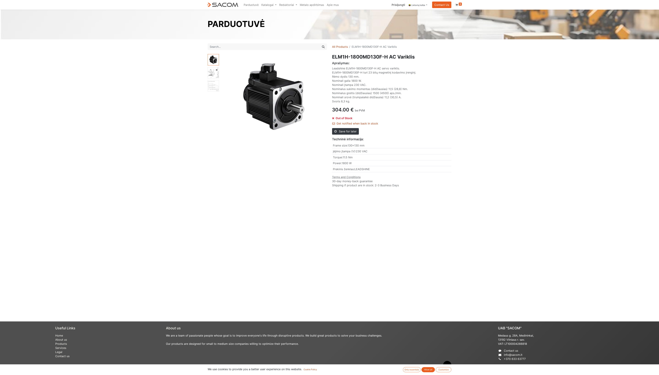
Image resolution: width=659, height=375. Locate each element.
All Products (340, 46)
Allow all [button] (428, 369)
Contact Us (441, 5)
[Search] (323, 46)
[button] (228, 97)
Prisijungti (398, 5)
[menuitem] (251, 4)
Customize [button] (443, 369)
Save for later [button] (347, 131)
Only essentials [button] (411, 369)
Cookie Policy (310, 369)
